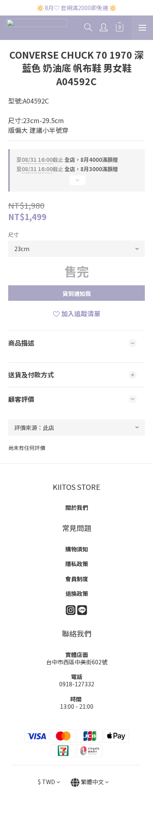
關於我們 (76, 507)
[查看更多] (76, 183)
